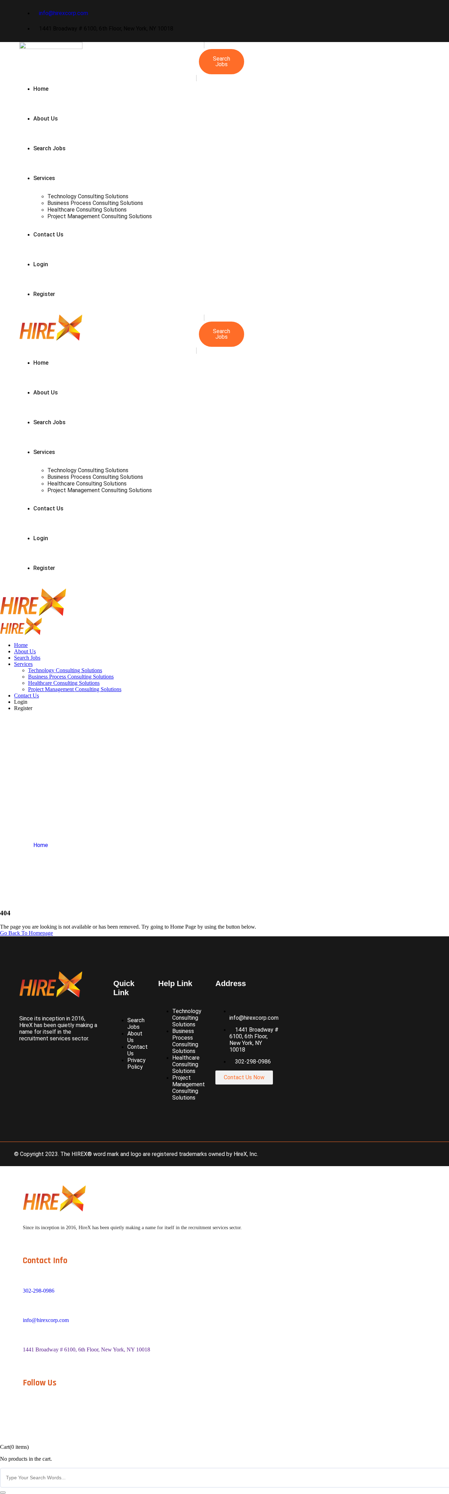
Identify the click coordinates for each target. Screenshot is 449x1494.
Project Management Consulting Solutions (99, 216)
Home (40, 88)
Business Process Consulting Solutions (95, 203)
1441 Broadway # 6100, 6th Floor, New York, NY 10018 (86, 1349)
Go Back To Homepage (26, 933)
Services (44, 178)
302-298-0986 (38, 1291)
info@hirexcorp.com (46, 1320)
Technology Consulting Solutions (87, 196)
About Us (45, 118)
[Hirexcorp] (33, 614)
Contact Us (48, 234)
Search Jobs (49, 148)
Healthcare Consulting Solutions (87, 209)
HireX (240, 1154)
